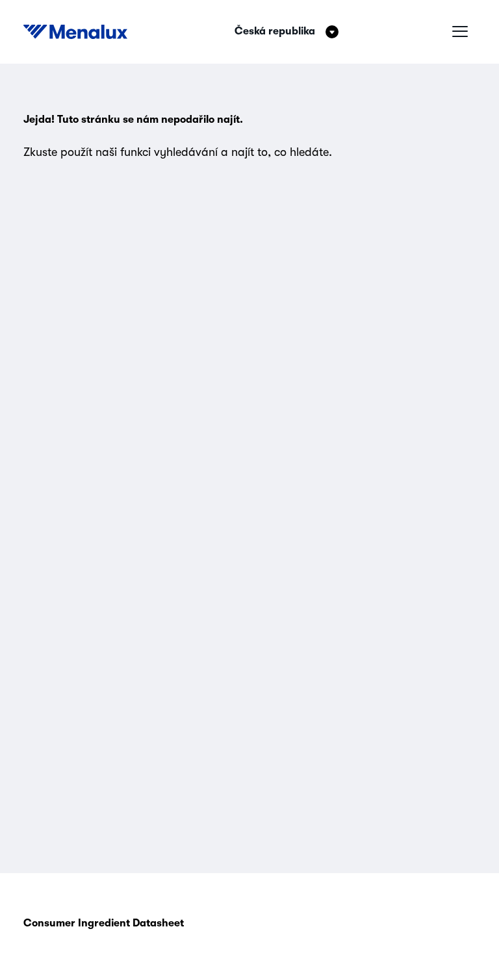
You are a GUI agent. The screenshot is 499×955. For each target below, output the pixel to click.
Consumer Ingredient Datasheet (103, 923)
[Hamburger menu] (460, 31)
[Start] (75, 32)
